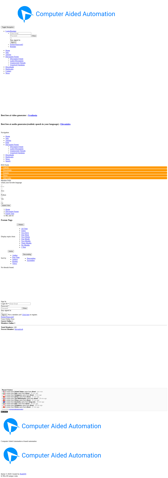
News (7, 159)
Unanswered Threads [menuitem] (17, 63)
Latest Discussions (16, 149)
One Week (25, 235)
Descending (27, 254)
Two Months (26, 241)
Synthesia (32, 115)
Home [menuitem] (7, 50)
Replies (15, 261)
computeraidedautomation (16, 409)
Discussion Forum (12, 145)
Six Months (25, 245)
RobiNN (23, 474)
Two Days (25, 233)
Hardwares (9, 157)
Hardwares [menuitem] (9, 69)
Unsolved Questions (17, 153)
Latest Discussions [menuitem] (16, 61)
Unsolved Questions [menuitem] (17, 65)
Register (13, 47)
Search (7, 161)
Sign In (13, 42)
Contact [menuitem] (8, 71)
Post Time (16, 257)
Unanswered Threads (17, 151)
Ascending (31, 260)
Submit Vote (6, 205)
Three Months (26, 243)
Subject (15, 259)
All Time (24, 229)
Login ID (5, 304)
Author (11, 251)
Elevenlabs (65, 124)
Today (23, 231)
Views (14, 264)
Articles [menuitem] (8, 55)
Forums (6, 173)
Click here (25, 315)
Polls (7, 143)
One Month (25, 239)
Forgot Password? (16, 45)
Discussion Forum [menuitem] (16, 59)
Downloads (9, 155)
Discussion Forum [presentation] (12, 57)
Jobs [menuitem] (7, 53)
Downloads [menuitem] (9, 67)
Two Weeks (25, 237)
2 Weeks (20, 225)
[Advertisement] (84, 92)
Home (7, 136)
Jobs (7, 138)
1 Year (23, 247)
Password (5, 306)
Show (34, 36)
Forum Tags (9, 214)
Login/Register (10, 31)
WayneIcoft (19, 329)
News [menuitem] (7, 73)
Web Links (7, 178)
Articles (8, 140)
